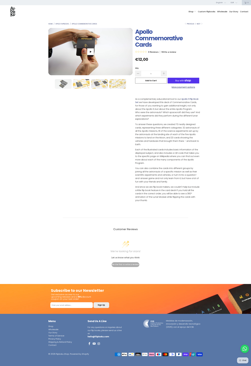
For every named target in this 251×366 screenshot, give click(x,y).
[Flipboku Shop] (13, 12)
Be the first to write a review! (125, 264)
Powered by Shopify (79, 354)
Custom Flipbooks (206, 11)
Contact (244, 11)
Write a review (168, 52)
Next (199, 24)
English (219, 2)
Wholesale (222, 11)
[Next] (130, 51)
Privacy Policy (54, 338)
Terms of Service (56, 335)
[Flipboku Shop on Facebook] (90, 344)
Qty (137, 68)
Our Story (233, 11)
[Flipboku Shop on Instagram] (99, 344)
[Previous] (50, 51)
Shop (191, 11)
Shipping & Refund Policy (60, 342)
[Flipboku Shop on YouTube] (94, 344)
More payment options (183, 87)
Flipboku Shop (62, 354)
